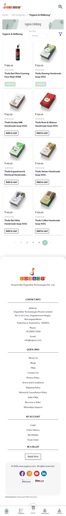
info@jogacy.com (33, 340)
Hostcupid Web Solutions (27, 497)
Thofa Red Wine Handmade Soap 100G (15, 222)
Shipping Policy (33, 387)
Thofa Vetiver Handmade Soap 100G (47, 173)
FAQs (33, 368)
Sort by (32, 31)
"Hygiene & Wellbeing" (40, 15)
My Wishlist (33, 435)
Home (5, 15)
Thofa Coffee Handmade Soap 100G (47, 222)
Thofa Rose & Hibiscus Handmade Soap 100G (46, 124)
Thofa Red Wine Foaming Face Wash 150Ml (16, 75)
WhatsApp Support (33, 407)
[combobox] (40, 35)
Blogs (33, 363)
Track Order (33, 440)
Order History (33, 430)
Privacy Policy (33, 378)
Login (33, 425)
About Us (33, 358)
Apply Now (33, 456)
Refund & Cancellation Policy (33, 392)
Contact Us (33, 373)
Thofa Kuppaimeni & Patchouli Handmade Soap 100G (14, 173)
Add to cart (11, 133)
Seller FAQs (33, 397)
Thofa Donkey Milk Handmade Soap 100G (15, 124)
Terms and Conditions (33, 382)
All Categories (18, 15)
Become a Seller (33, 402)
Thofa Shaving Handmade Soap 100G (48, 75)
